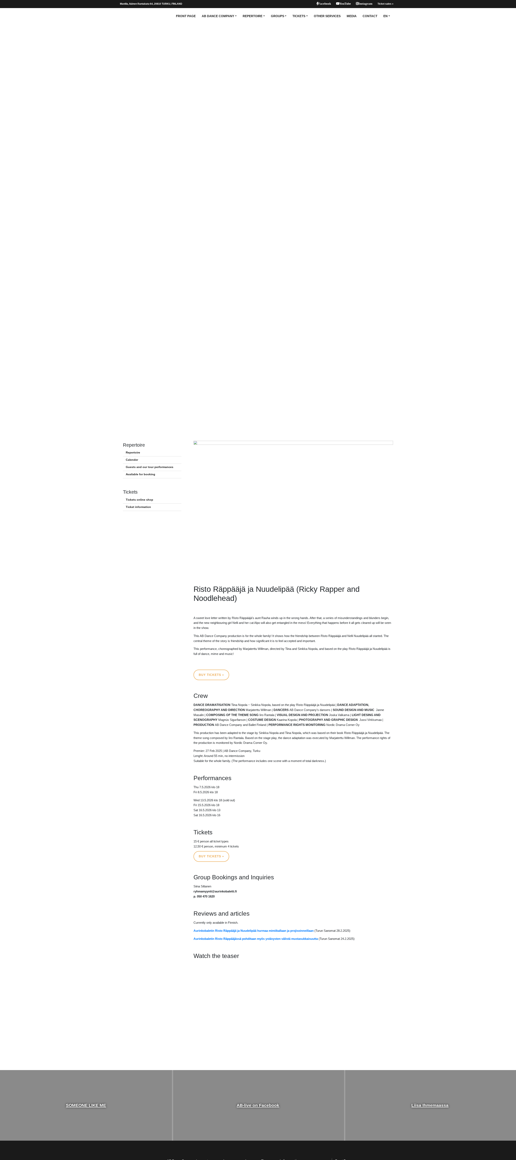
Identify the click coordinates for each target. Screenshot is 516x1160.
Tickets (298, 16)
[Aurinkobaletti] (134, 16)
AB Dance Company (218, 16)
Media (352, 16)
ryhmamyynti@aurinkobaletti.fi (215, 891)
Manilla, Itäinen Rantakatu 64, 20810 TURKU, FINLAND (151, 3)
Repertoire (252, 16)
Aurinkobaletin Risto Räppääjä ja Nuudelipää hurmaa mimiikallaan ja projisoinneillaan (254, 930)
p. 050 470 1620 (204, 896)
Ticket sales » (385, 3)
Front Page (186, 16)
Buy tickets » (211, 674)
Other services (327, 16)
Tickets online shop (139, 499)
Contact (370, 16)
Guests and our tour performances (149, 467)
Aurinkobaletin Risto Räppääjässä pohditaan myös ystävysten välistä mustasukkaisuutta (256, 938)
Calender (132, 459)
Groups (277, 16)
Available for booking (140, 474)
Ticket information (138, 507)
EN (385, 16)
